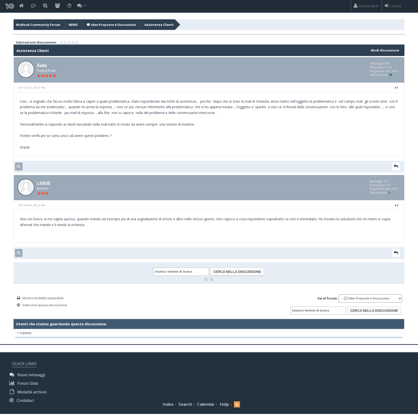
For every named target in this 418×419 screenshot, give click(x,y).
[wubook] (9, 5)
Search (185, 404)
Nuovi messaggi (30, 375)
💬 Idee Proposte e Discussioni (111, 24)
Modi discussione (385, 50)
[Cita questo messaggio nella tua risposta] (396, 166)
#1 (396, 87)
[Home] (21, 5)
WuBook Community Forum (38, 24)
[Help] (69, 5)
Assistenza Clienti (159, 24)
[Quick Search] (45, 5)
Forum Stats (27, 383)
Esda (42, 65)
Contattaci (25, 400)
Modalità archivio (31, 392)
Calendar (206, 404)
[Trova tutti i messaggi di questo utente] (18, 166)
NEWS (73, 24)
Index (168, 404)
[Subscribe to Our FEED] (237, 404)
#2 (396, 205)
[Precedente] (206, 279)
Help (224, 404)
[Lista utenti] (57, 5)
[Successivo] (211, 279)
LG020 (43, 183)
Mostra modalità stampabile (43, 298)
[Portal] (33, 5)
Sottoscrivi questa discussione (44, 305)
